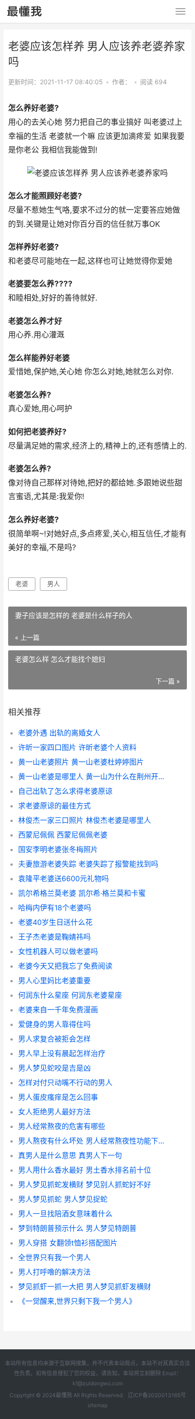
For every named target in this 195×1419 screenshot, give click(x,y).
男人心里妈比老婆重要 (54, 980)
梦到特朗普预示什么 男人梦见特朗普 (77, 1228)
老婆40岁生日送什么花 (55, 922)
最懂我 (64, 1395)
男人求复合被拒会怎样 (54, 1038)
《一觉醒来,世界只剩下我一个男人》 (77, 1301)
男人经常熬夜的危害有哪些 (61, 1126)
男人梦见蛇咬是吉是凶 (54, 1067)
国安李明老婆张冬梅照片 (58, 849)
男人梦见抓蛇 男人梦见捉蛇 (62, 1199)
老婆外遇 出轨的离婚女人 (59, 732)
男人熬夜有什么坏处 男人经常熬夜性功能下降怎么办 (94, 1140)
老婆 (21, 583)
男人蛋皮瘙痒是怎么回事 (58, 1097)
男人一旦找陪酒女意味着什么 (65, 1213)
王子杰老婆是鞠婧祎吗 (54, 936)
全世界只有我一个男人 (54, 1257)
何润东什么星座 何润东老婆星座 (70, 995)
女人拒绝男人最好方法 (54, 1111)
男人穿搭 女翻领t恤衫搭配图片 (67, 1242)
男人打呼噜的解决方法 (54, 1271)
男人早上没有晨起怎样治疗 (61, 1053)
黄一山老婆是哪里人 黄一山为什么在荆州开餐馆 (94, 776)
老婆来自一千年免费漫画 (58, 1009)
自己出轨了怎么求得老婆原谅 (65, 791)
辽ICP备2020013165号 (157, 1395)
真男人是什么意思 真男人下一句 (70, 1155)
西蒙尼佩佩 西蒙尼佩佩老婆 (62, 834)
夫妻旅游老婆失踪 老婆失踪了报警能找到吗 (88, 863)
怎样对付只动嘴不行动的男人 (65, 1082)
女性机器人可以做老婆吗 (58, 951)
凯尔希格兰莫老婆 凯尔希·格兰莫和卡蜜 (82, 893)
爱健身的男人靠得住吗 (54, 1024)
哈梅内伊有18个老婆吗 (54, 907)
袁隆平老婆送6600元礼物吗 (63, 878)
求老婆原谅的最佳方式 (54, 805)
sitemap (97, 1405)
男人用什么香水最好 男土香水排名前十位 (84, 1169)
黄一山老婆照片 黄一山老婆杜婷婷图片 (81, 761)
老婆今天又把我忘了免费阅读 (65, 965)
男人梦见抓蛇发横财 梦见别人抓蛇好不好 (84, 1184)
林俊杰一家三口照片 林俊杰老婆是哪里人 (84, 820)
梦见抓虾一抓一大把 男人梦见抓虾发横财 (84, 1286)
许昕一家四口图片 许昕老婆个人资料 (77, 747)
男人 (53, 583)
